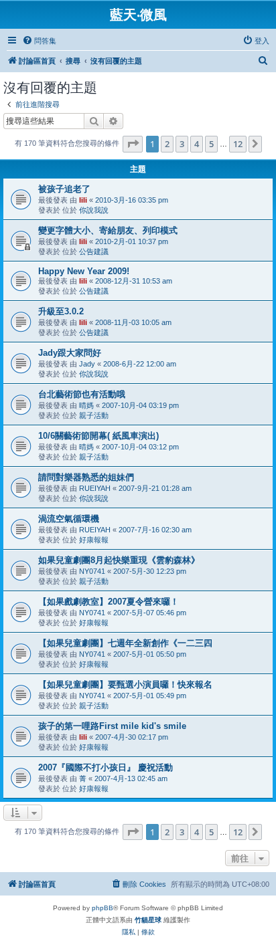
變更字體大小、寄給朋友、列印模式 (108, 230)
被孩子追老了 (64, 189)
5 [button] (211, 144)
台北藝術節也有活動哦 (81, 394)
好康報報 (94, 540)
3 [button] (182, 144)
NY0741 (92, 571)
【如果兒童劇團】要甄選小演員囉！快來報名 (125, 684)
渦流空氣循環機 (68, 519)
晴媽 (86, 405)
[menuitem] (39, 41)
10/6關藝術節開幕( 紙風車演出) (98, 436)
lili (83, 200)
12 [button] (238, 144)
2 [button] (167, 144)
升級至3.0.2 (61, 311)
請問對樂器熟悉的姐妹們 (86, 477)
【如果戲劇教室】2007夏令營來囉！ (108, 602)
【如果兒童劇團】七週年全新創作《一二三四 (125, 643)
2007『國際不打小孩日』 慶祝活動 (105, 767)
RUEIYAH (95, 488)
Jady (87, 364)
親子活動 (94, 415)
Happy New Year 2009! (83, 271)
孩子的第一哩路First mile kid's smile (112, 726)
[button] (133, 144)
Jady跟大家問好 (69, 353)
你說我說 (94, 210)
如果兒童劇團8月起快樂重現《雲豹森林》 (119, 560)
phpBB (102, 908)
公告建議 (94, 251)
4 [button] (196, 144)
